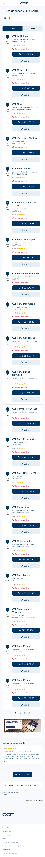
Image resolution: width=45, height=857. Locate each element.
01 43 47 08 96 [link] (28, 223)
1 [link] (15, 713)
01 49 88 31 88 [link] (28, 88)
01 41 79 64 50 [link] (28, 525)
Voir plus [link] (28, 61)
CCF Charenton (20, 507)
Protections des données (10, 853)
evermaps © (38, 800)
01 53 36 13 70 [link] (28, 288)
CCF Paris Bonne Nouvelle (21, 373)
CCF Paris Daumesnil (23, 303)
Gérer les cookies (8, 831)
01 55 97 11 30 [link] (27, 630)
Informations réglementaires (11, 842)
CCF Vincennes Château (25, 138)
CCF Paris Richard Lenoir (25, 273)
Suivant (27, 713)
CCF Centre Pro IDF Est (24, 408)
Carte (32, 28)
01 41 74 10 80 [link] (28, 186)
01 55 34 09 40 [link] (27, 593)
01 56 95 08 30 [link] (27, 322)
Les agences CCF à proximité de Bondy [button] (21, 785)
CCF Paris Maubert (22, 680)
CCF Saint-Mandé (21, 168)
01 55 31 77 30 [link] (28, 356)
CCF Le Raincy (20, 36)
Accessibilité (6, 849)
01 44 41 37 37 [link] (28, 664)
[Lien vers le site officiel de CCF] (24, 3)
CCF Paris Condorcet (23, 337)
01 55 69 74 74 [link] (28, 423)
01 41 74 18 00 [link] (28, 152)
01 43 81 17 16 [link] (27, 54)
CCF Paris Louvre (21, 575)
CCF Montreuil (19, 70)
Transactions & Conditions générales (13, 846)
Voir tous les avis (22, 774)
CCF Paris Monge (21, 646)
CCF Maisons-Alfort (22, 541)
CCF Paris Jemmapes (23, 239)
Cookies (5, 838)
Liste (12, 28)
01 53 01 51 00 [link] (28, 491)
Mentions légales (7, 835)
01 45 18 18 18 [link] (27, 559)
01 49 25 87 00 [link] (27, 457)
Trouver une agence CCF (11, 792)
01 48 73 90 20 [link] (27, 122)
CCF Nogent (18, 104)
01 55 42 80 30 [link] (27, 698)
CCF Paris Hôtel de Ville (25, 473)
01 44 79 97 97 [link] (28, 393)
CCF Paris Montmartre (24, 439)
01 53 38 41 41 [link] (28, 257)
